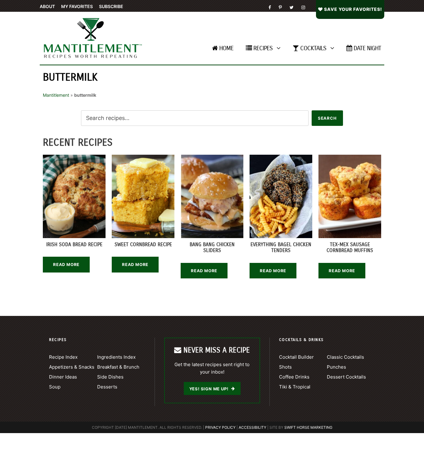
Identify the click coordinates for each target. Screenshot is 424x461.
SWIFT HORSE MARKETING (308, 427)
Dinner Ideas (63, 377)
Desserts (107, 387)
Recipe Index (63, 357)
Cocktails (313, 48)
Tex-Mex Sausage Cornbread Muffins (350, 247)
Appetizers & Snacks (71, 367)
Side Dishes (110, 377)
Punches (336, 367)
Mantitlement (56, 95)
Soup (55, 387)
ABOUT (47, 6)
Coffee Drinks (294, 377)
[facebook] (269, 7)
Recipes (263, 48)
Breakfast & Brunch (118, 367)
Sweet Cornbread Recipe (143, 244)
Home (226, 48)
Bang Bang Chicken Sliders (212, 247)
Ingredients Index (116, 357)
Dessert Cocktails (346, 377)
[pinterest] (280, 7)
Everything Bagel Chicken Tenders (280, 247)
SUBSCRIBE (111, 6)
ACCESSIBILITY (252, 427)
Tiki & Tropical (294, 387)
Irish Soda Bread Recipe (74, 244)
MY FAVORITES (77, 6)
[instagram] (303, 7)
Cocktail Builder (296, 357)
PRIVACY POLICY (220, 427)
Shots (285, 367)
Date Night (367, 48)
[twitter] (292, 7)
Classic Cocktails (345, 357)
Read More (66, 264)
